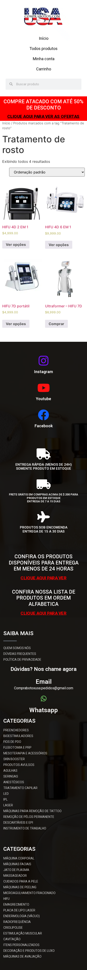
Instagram (43, 371)
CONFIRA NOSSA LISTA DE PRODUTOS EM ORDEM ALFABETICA (43, 598)
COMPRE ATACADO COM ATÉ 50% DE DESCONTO (43, 105)
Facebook (44, 425)
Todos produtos (43, 48)
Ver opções (16, 244)
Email (44, 681)
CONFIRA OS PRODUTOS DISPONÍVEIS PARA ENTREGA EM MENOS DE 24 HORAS (44, 563)
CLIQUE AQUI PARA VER (43, 577)
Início (43, 38)
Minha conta (43, 58)
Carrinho (43, 69)
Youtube (43, 398)
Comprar (56, 324)
